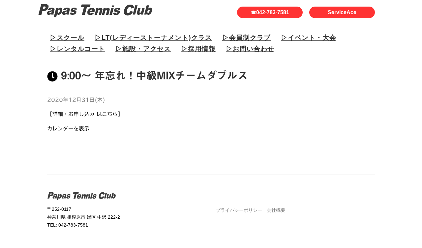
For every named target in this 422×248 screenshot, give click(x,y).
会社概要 (276, 210)
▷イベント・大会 (308, 37)
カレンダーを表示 (68, 128)
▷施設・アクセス (143, 48)
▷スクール (67, 37)
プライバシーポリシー (239, 210)
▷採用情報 (198, 48)
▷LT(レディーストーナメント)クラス (153, 37)
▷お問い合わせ (250, 48)
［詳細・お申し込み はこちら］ (85, 114)
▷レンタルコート (77, 48)
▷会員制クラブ (246, 37)
